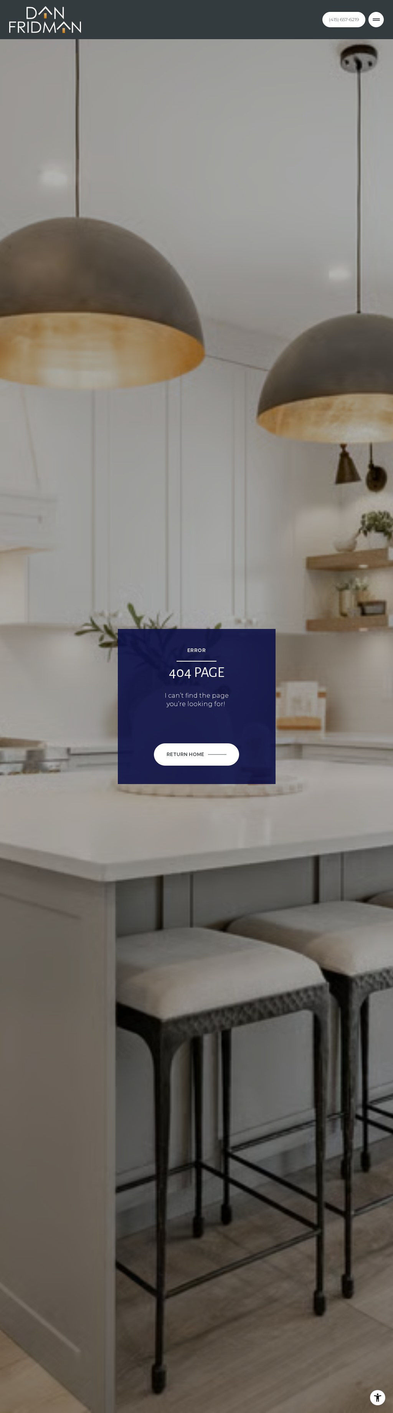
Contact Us (343, 19)
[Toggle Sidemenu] (376, 19)
